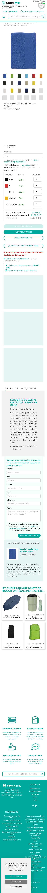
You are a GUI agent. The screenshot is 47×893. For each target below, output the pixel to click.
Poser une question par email (25, 246)
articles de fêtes (35, 862)
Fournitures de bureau (11, 820)
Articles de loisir (12, 826)
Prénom (10, 469)
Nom (8, 476)
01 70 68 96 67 (11, 11)
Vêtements (35, 847)
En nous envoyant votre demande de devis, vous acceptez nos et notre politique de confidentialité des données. (24, 527)
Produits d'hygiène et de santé (11, 833)
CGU (35, 800)
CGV (35, 797)
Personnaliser (16, 887)
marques (35, 864)
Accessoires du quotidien (12, 823)
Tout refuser (16, 882)
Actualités (35, 794)
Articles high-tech (35, 844)
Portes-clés (35, 838)
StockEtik (5, 23)
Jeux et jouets (35, 852)
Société (9, 484)
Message (10, 508)
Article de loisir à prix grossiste (23, 23)
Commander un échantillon (17, 259)
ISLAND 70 (24, 25)
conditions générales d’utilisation (23, 527)
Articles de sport (11, 829)
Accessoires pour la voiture (12, 817)
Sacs (35, 841)
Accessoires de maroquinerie (35, 834)
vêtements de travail (35, 870)
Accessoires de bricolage (35, 819)
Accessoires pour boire (35, 816)
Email (9, 492)
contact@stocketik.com (33, 11)
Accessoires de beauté (12, 840)
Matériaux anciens (35, 849)
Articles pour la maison (35, 830)
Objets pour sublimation (35, 867)
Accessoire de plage (9, 25)
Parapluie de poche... (12, 616)
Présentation (35, 788)
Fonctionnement (35, 791)
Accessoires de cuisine (35, 822)
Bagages (11, 837)
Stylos (35, 825)
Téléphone (11, 500)
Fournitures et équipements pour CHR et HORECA (35, 857)
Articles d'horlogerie (35, 827)
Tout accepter (16, 876)
